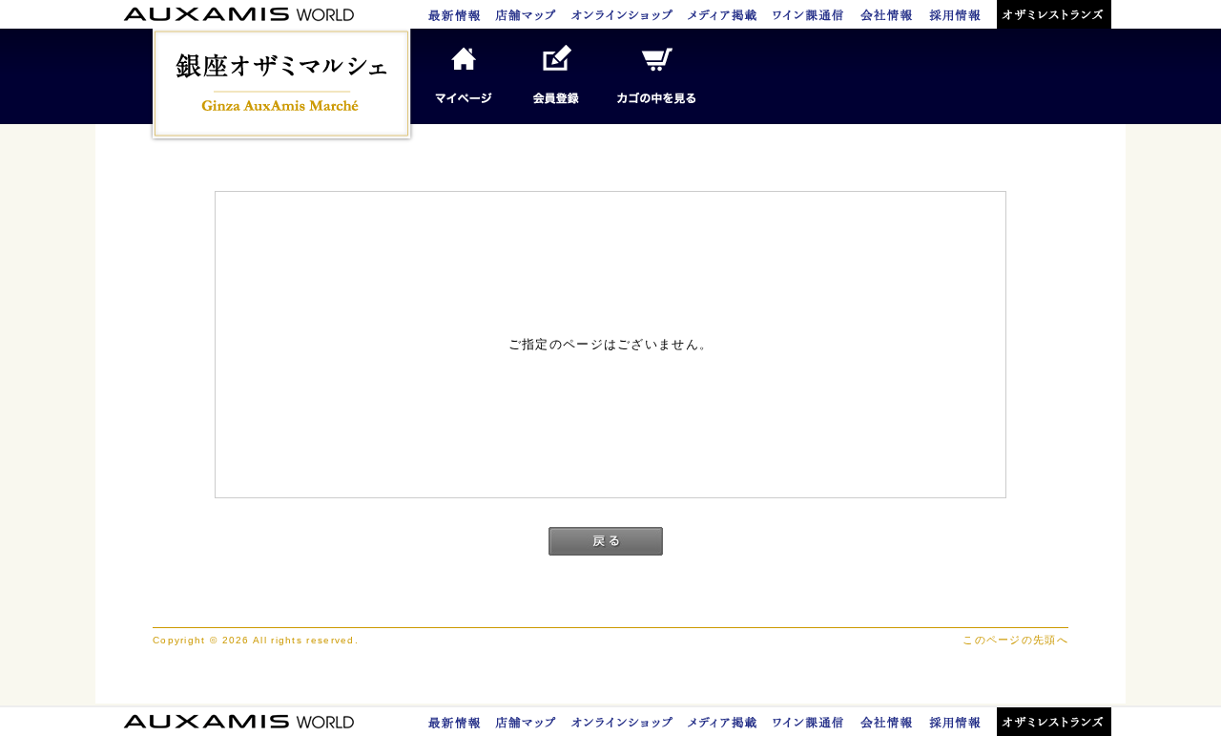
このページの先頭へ (1015, 639)
